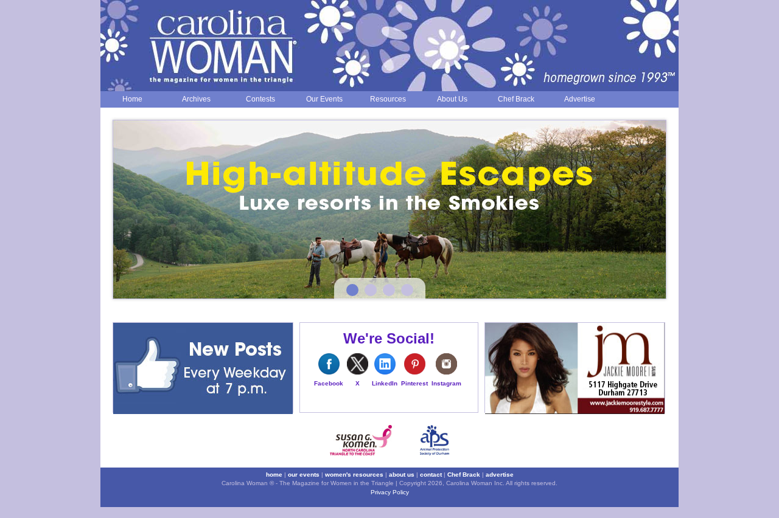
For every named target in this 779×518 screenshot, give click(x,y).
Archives (196, 99)
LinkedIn (384, 383)
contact (431, 474)
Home (132, 99)
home (274, 474)
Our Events (324, 99)
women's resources (354, 474)
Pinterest (414, 383)
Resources (388, 99)
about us (401, 474)
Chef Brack (516, 99)
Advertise (579, 99)
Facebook (328, 383)
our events (304, 474)
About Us (452, 99)
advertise (500, 474)
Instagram (446, 383)
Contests (260, 99)
